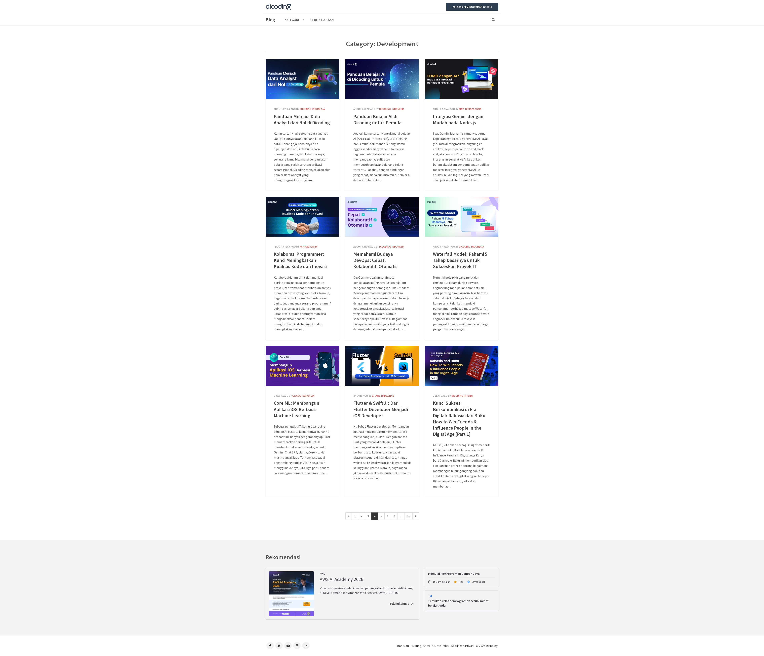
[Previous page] (348, 516)
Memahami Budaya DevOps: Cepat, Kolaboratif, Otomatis (382, 217)
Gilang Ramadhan (303, 396)
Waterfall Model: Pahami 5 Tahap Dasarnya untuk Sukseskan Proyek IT (461, 217)
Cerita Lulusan (322, 20)
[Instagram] (297, 645)
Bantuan (403, 646)
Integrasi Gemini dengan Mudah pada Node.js (461, 79)
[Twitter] (279, 645)
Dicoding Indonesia (312, 109)
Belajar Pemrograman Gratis (472, 7)
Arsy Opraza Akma (470, 109)
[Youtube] (288, 645)
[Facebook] (270, 645)
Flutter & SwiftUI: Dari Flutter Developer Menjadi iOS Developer (382, 366)
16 (408, 516)
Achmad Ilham (308, 246)
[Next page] (415, 516)
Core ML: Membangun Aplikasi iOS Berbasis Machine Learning (302, 366)
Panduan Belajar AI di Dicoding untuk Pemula (382, 79)
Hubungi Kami (420, 646)
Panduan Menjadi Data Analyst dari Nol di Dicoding (302, 79)
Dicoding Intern (462, 396)
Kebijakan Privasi (462, 646)
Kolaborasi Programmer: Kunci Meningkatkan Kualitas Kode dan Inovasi (302, 217)
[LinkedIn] (306, 645)
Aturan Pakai (440, 646)
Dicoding (492, 646)
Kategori (292, 20)
